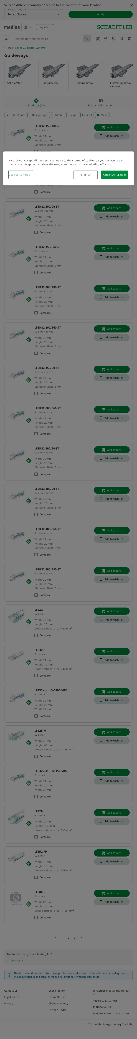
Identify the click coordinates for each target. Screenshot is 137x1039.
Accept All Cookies (114, 174)
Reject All (86, 174)
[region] (68, 168)
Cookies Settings (19, 174)
